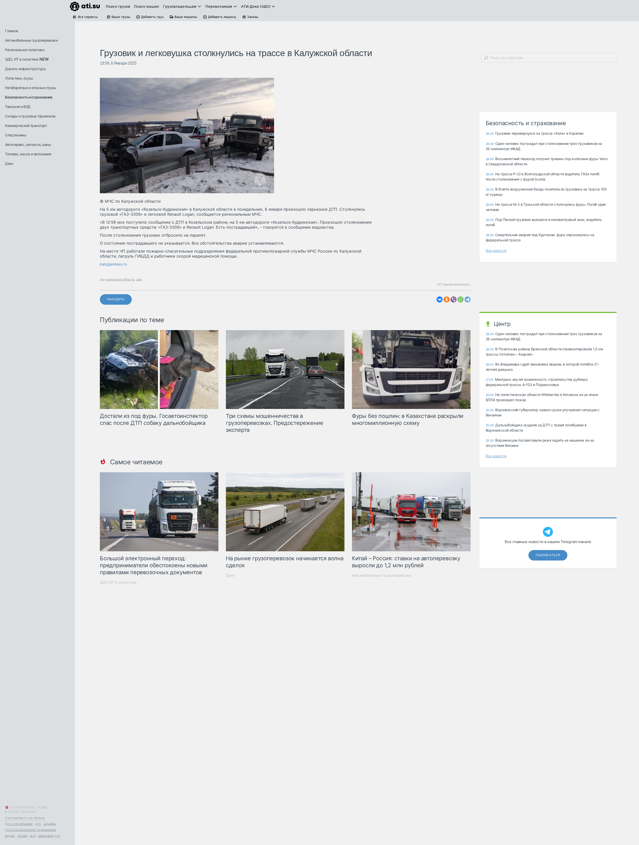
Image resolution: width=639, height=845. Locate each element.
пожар (22, 836)
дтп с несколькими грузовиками (30, 830)
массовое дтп (49, 836)
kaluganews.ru (113, 264)
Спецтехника (15, 135)
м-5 (33, 836)
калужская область (120, 279)
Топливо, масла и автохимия (28, 154)
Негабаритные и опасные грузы (30, 88)
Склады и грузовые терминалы (30, 116)
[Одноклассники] (447, 299)
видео (10, 836)
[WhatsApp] (461, 299)
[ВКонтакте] (440, 299)
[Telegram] (468, 299)
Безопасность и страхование (28, 97)
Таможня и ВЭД (17, 106)
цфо (139, 279)
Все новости (496, 250)
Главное (11, 31)
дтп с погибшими (19, 824)
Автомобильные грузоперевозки (31, 40)
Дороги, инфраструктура (25, 69)
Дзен (9, 163)
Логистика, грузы (19, 78)
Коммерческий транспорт (26, 125)
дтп (38, 824)
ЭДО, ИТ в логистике (21, 59)
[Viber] (454, 299)
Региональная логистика (24, 50)
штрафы (49, 824)
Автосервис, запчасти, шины (28, 144)
